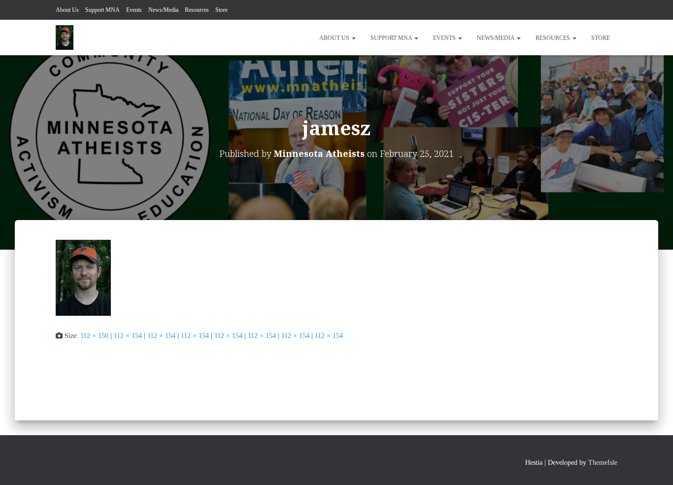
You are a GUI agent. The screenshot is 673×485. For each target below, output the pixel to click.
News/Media (163, 9)
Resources (197, 9)
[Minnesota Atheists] (64, 37)
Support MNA (102, 9)
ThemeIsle (602, 462)
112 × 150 (94, 335)
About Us (67, 9)
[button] (353, 38)
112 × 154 (128, 335)
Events (134, 9)
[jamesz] (83, 277)
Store (221, 9)
